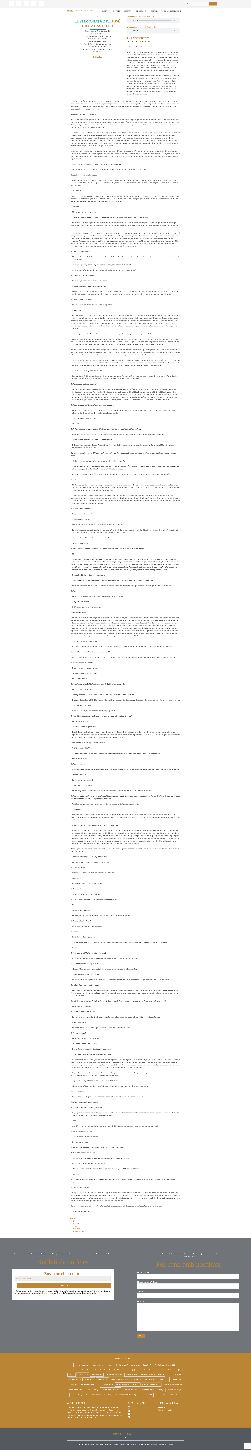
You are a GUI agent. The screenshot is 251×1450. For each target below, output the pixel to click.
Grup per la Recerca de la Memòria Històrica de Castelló (145, 1374)
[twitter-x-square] (128, 1418)
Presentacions (130, 1390)
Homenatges (75, 1379)
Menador (108, 1384)
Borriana (135, 1365)
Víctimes (174, 1395)
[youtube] (128, 1414)
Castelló (147, 1365)
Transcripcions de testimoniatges (128, 1395)
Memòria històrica (90, 1384)
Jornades (102, 1379)
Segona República (174, 1390)
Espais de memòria (157, 1370)
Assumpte (140, 1292)
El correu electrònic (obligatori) (148, 1282)
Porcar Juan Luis (111, 1390)
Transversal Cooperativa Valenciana (161, 1444)
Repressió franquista (152, 1390)
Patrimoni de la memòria (173, 1384)
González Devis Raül (114, 1374)
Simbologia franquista (79, 1395)
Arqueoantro (97, 1365)
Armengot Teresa (81, 1365)
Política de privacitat (165, 1410)
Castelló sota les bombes (96, 1370)
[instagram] (128, 1408)
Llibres (163, 1379)
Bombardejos (122, 1365)
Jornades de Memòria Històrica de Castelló (126, 1379)
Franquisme (96, 1374)
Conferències (129, 1370)
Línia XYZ (176, 1379)
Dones (142, 1370)
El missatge (141, 1301)
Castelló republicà (77, 1370)
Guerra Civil (174, 1375)
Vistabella (160, 1395)
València (148, 1395)
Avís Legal (161, 1407)
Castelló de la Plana (165, 1365)
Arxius (109, 1365)
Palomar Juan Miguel (151, 1384)
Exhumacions (174, 1370)
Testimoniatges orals (101, 1395)
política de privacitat (47, 1293)
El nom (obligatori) (143, 1272)
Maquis (73, 1384)
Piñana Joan (92, 1390)
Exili (71, 1374)
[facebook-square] (128, 1411)
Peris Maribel (76, 1390)
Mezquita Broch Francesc (127, 1384)
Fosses (83, 1375)
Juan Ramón (149, 1379)
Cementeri (114, 1370)
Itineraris (89, 1379)
